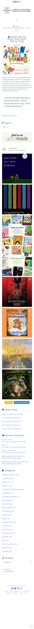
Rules (4, 540)
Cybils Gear (23, 593)
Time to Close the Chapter (12, 414)
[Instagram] (20, 1)
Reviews (5, 537)
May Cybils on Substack (11, 425)
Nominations (7, 522)
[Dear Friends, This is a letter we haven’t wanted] (17, 199)
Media (4, 518)
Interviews (6, 511)
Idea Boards (7, 508)
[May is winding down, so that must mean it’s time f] (17, 230)
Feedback (5, 500)
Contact (15, 593)
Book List (6, 482)
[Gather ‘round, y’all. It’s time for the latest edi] (17, 261)
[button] (17, 19)
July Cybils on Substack (11, 418)
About (17, 591)
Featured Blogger (9, 497)
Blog (11, 591)
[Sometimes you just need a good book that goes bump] (17, 292)
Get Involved (24, 591)
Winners (5, 551)
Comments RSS (8, 571)
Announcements (8, 475)
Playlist (5, 526)
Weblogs (5, 548)
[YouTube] (18, 1)
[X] (16, 1)
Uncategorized (8, 544)
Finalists (5, 504)
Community (6, 493)
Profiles (5, 529)
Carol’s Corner (14, 83)
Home (6, 591)
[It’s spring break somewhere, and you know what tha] (17, 354)
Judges (4, 515)
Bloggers (6, 478)
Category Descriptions (11, 489)
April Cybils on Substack (12, 429)
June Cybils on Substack (11, 421)
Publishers (6, 533)
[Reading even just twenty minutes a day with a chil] (17, 169)
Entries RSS (7, 569)
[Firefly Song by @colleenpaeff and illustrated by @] (17, 384)
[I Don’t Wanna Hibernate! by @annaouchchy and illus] (17, 323)
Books (4, 486)
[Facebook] (14, 1)
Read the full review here (9, 116)
